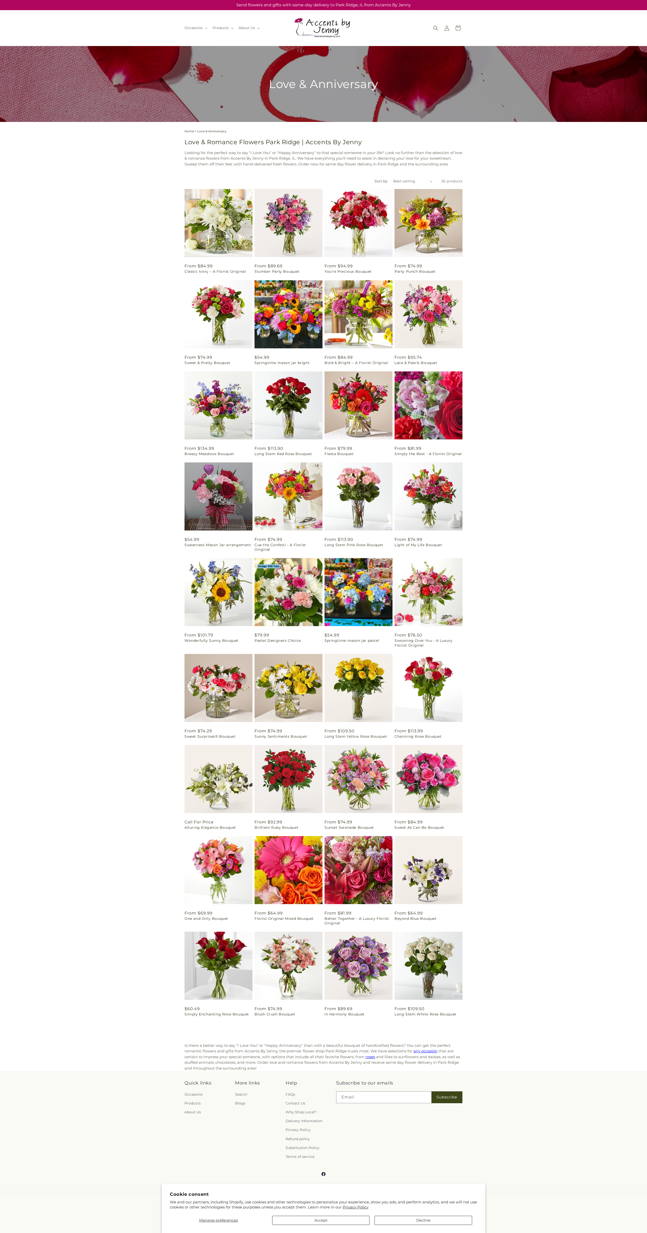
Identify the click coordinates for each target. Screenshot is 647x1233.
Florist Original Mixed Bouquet (284, 918)
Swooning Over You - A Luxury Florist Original (424, 642)
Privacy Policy (355, 1207)
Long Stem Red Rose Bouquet (283, 454)
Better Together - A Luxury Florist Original (357, 920)
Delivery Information (304, 1121)
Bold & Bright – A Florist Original (356, 362)
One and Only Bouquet (206, 918)
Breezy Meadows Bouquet (209, 454)
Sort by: (381, 181)
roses (370, 1056)
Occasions (193, 1094)
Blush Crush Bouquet (275, 1014)
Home (189, 131)
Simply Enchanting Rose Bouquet (216, 1014)
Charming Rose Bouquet (418, 736)
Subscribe (446, 1097)
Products (192, 1103)
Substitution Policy (302, 1147)
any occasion (425, 1051)
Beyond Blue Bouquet (415, 918)
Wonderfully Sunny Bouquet (211, 640)
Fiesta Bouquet (339, 454)
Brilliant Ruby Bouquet (276, 827)
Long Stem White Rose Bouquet (425, 1014)
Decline (423, 1220)
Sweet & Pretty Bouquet (207, 362)
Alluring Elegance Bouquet (210, 827)
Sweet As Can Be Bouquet (419, 827)
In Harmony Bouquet (345, 1014)
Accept (321, 1220)
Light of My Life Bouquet (418, 545)
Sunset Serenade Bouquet (349, 827)
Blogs (240, 1103)
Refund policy (298, 1139)
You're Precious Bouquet (348, 271)
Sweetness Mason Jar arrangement (217, 545)
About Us (192, 1112)
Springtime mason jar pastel (352, 640)
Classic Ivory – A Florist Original (215, 271)
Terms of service (300, 1156)
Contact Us (295, 1103)
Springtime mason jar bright (282, 362)
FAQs (290, 1094)
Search (241, 1094)
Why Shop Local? (301, 1112)
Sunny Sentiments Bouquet (281, 736)
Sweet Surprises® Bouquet (210, 736)
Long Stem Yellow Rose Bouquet (356, 736)
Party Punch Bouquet (415, 271)
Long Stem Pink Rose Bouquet (354, 545)
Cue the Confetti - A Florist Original (280, 547)
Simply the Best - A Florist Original (428, 454)
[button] (195, 28)
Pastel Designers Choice (278, 640)
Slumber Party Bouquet (277, 271)
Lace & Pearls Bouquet (416, 362)
